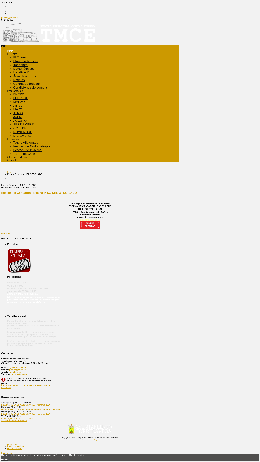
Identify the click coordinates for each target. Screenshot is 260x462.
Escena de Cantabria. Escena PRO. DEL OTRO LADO (39, 192)
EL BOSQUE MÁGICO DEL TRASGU (18, 418)
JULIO (17, 117)
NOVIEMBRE (22, 132)
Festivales (13, 139)
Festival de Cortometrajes (31, 146)
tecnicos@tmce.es (19, 374)
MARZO (19, 102)
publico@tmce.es (9, 18)
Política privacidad (16, 446)
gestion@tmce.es (18, 367)
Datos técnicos (24, 68)
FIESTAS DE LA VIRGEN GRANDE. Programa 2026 (25, 405)
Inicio (10, 51)
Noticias (19, 80)
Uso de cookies (14, 448)
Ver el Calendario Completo (14, 421)
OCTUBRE (21, 128)
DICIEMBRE (22, 135)
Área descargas (24, 76)
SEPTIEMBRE (23, 124)
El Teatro (12, 54)
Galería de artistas (26, 84)
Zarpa (96, 440)
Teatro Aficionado (25, 142)
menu (4, 46)
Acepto (4, 460)
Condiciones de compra (30, 87)
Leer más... (6, 233)
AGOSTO (20, 120)
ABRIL (17, 105)
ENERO (18, 94)
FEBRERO (20, 98)
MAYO (17, 109)
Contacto (12, 160)
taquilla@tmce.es (18, 372)
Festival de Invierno (27, 150)
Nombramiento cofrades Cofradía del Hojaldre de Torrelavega (30, 409)
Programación (15, 90)
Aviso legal (12, 444)
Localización (22, 72)
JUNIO (18, 113)
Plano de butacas (25, 61)
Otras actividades (17, 157)
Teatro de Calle (24, 154)
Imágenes (20, 65)
